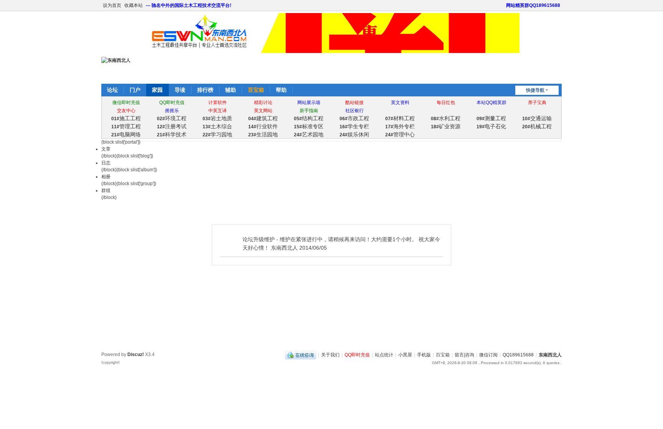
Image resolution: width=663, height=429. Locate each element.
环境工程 (171, 118)
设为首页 (112, 5)
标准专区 (308, 126)
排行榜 (205, 90)
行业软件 (263, 126)
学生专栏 (354, 126)
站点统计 (384, 355)
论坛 (112, 90)
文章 (105, 149)
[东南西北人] (115, 60)
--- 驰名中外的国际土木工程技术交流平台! (188, 5)
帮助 (281, 90)
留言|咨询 (464, 355)
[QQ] (300, 355)
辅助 (230, 90)
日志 (105, 163)
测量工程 (491, 118)
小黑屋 (405, 355)
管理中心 (400, 134)
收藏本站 (133, 5)
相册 (105, 176)
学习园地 (217, 134)
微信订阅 (488, 355)
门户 (135, 90)
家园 (157, 90)
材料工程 (400, 118)
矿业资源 (445, 126)
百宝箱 (256, 90)
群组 (105, 190)
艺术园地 (308, 134)
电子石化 (491, 126)
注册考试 (171, 126)
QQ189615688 (518, 355)
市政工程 (354, 118)
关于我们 (330, 355)
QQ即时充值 (357, 355)
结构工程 (308, 118)
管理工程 (126, 126)
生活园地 (263, 134)
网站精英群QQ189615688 (533, 5)
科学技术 (171, 134)
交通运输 (537, 118)
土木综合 (217, 126)
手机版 (424, 355)
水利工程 (445, 118)
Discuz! (135, 354)
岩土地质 (217, 118)
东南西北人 (550, 355)
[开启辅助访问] (503, 5)
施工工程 (126, 118)
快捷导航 (535, 90)
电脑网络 (126, 134)
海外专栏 (400, 126)
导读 (180, 90)
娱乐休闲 (354, 134)
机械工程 (537, 126)
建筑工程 (263, 118)
